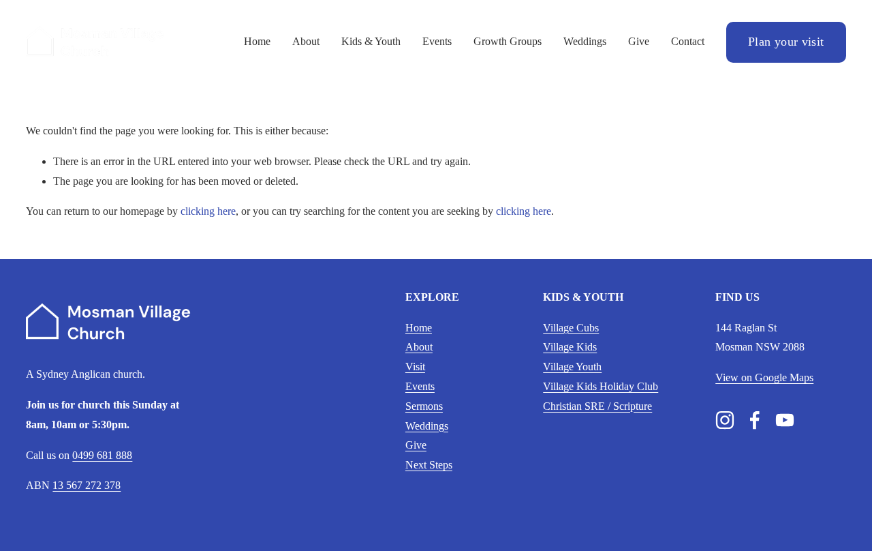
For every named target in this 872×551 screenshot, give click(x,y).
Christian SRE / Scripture (597, 406)
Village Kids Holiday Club (600, 386)
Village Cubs (571, 327)
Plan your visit (786, 41)
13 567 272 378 (86, 485)
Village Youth (572, 366)
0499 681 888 (102, 455)
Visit (415, 366)
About (306, 41)
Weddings (584, 41)
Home (257, 41)
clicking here (208, 211)
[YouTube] (784, 420)
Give (638, 41)
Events (437, 41)
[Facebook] (754, 420)
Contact (687, 41)
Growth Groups (507, 41)
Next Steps (428, 465)
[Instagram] (724, 420)
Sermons (424, 406)
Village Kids (570, 347)
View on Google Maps (764, 377)
